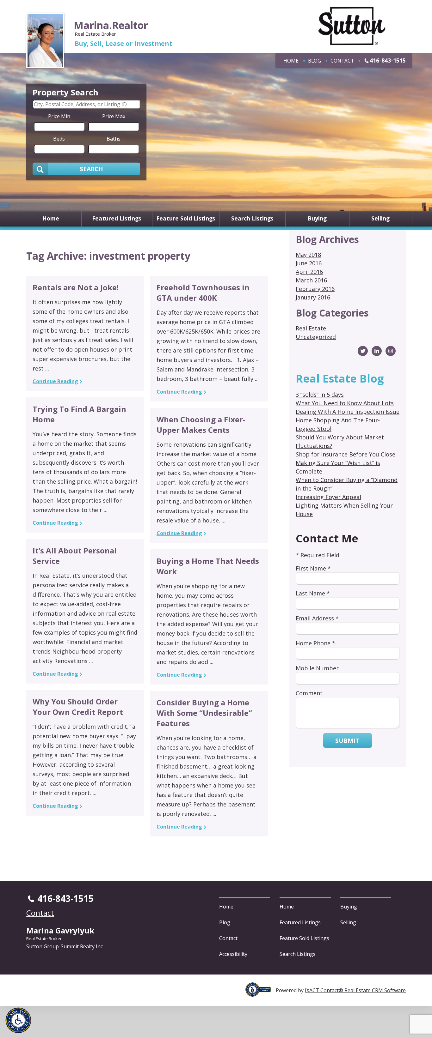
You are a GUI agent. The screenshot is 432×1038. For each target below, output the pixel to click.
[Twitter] (363, 351)
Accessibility (233, 953)
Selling (380, 218)
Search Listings (252, 218)
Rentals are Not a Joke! (76, 287)
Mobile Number (317, 668)
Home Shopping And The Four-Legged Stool (338, 424)
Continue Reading (55, 381)
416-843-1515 (388, 60)
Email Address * (317, 618)
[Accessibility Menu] (18, 1020)
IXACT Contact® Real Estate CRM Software (355, 990)
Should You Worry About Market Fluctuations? (340, 441)
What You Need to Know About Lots (345, 403)
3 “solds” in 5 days (320, 394)
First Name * (313, 568)
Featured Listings (116, 218)
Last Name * (313, 593)
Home (291, 60)
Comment (309, 693)
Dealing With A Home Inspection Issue (347, 411)
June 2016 (309, 263)
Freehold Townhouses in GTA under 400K (203, 292)
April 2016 (309, 271)
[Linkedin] (377, 351)
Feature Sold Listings (185, 218)
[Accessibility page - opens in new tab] (260, 993)
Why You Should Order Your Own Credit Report (78, 706)
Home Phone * (315, 643)
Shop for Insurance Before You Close (345, 454)
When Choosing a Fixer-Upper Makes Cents (201, 424)
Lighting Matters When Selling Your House (344, 510)
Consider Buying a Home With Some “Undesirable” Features (204, 712)
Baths (113, 138)
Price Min (59, 115)
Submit (347, 740)
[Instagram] (391, 351)
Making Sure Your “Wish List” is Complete (338, 467)
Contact (342, 60)
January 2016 (313, 297)
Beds (59, 138)
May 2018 (308, 254)
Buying (317, 218)
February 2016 (315, 289)
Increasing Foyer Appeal (328, 497)
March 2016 (311, 280)
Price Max (113, 115)
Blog (314, 60)
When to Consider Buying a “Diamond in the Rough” (347, 484)
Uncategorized (316, 337)
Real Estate (311, 328)
